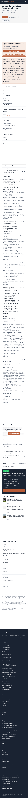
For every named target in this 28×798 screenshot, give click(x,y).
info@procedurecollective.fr (9, 665)
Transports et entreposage (8, 732)
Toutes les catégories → (7, 788)
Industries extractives (7, 721)
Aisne (3, 696)
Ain (2, 694)
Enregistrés (22, 463)
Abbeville (4, 747)
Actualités (4, 767)
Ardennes (4, 705)
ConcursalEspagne (6, 674)
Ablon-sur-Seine (5, 754)
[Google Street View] (24, 171)
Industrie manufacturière (7, 723)
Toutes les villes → (6, 761)
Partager (6, 20)
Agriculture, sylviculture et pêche (9, 720)
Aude (3, 710)
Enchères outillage (6, 783)
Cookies (3, 651)
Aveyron (4, 712)
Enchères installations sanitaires (9, 781)
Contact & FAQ (5, 645)
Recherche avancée (6, 689)
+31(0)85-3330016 (7, 664)
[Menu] (25, 1)
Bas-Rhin (4, 714)
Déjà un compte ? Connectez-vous (14, 54)
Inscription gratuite (14, 51)
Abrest (3, 756)
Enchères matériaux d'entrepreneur (10, 777)
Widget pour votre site (7, 644)
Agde (3, 743)
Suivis (14, 463)
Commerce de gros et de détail (9, 731)
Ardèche (4, 703)
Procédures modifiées (7, 685)
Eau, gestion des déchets (8, 727)
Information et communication (9, 736)
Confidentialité (5, 649)
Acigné (3, 758)
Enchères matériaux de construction (10, 775)
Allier (3, 698)
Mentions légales (6, 647)
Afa (2, 750)
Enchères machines (6, 774)
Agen (3, 745)
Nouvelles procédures (7, 683)
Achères (4, 748)
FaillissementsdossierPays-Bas (9, 670)
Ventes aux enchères (7, 769)
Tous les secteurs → (6, 738)
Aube (3, 708)
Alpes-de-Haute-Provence (8, 699)
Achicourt (4, 752)
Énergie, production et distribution (10, 725)
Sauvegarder (14, 17)
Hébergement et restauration (9, 734)
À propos (4, 642)
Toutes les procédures (7, 687)
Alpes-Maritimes (5, 701)
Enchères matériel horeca (8, 779)
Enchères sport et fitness (8, 786)
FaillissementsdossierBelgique (9, 672)
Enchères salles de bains (7, 785)
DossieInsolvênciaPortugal (8, 676)
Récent (5, 463)
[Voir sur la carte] (22, 171)
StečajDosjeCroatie (6, 678)
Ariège (3, 707)
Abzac (3, 759)
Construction (5, 729)
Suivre (5, 17)
